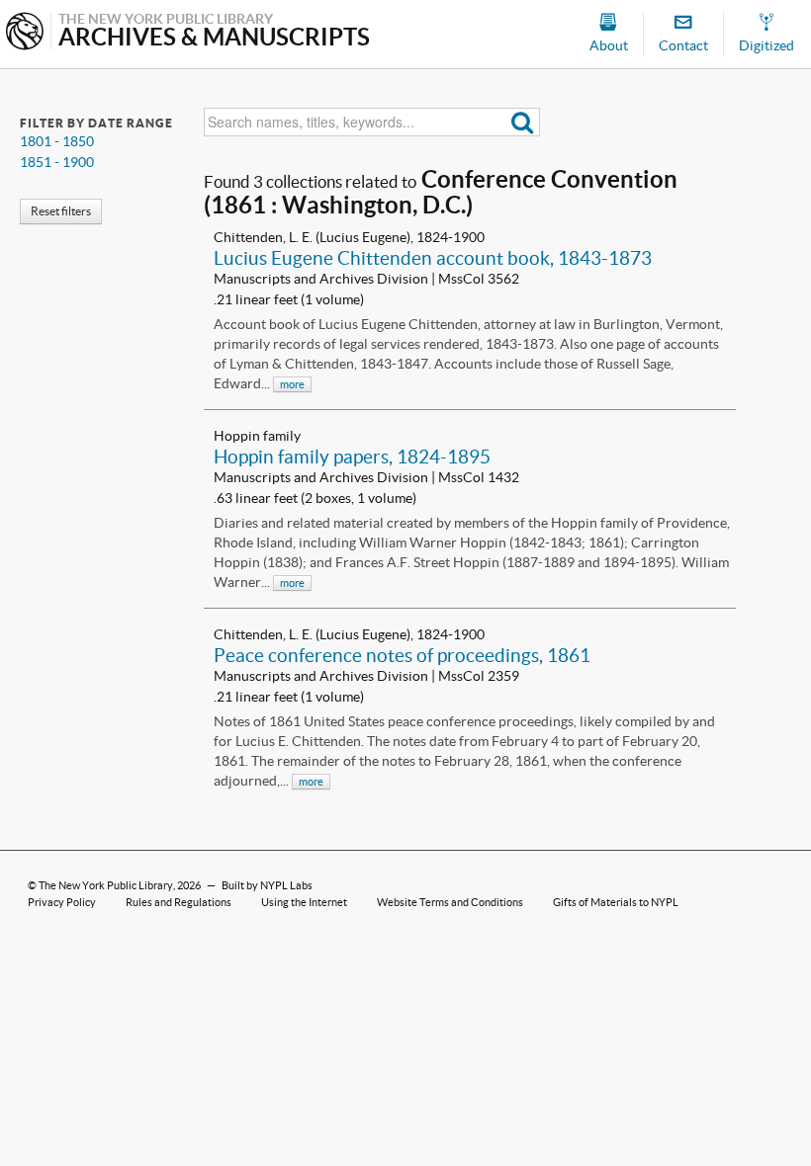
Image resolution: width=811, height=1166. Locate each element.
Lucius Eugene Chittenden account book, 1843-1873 (433, 258)
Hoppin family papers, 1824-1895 (352, 456)
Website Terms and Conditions (450, 902)
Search (522, 122)
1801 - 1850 (57, 141)
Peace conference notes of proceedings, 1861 (402, 655)
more (292, 384)
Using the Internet (304, 902)
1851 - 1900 (57, 162)
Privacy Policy (62, 902)
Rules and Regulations (178, 902)
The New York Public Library (106, 885)
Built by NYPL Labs (267, 885)
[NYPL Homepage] (25, 33)
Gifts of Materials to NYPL (615, 902)
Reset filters (61, 211)
